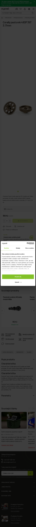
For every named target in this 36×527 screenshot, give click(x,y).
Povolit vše (18, 276)
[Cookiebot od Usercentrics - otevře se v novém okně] (26, 243)
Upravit (17, 282)
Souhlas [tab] (6, 248)
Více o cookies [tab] (29, 248)
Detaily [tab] (18, 248)
